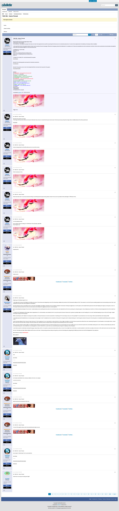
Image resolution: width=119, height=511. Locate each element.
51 (102, 494)
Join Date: (5, 48)
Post (8, 53)
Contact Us (94, 499)
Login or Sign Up (92, 0)
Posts (5, 25)
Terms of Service (106, 499)
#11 (115, 373)
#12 (115, 397)
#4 (115, 167)
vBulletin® (59, 504)
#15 (115, 472)
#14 (115, 448)
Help (90, 499)
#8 (115, 269)
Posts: (4, 49)
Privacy (100, 499)
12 (84, 494)
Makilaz (19, 92)
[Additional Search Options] (114, 5)
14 (91, 494)
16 (98, 494)
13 (88, 494)
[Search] (116, 5)
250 (110, 494)
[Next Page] (106, 35)
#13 (115, 422)
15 (95, 494)
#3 (115, 142)
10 (78, 494)
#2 (115, 114)
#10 (115, 350)
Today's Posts (16, 11)
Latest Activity (7, 28)
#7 (115, 245)
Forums (4, 9)
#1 (115, 38)
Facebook (58, 281)
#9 (115, 295)
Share (8, 51)
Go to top (113, 499)
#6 (115, 217)
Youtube (65, 281)
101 (106, 494)
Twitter (70, 281)
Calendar (10, 11)
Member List (4, 11)
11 (81, 494)
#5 (115, 192)
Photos (5, 31)
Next (114, 494)
